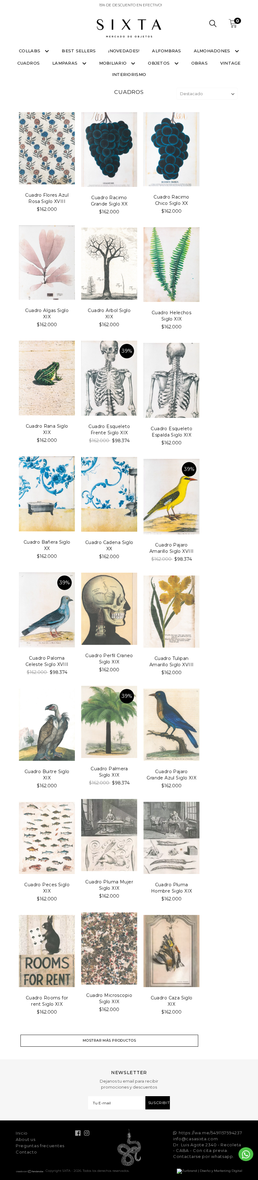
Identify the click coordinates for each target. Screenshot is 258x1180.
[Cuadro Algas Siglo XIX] (47, 262)
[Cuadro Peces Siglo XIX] (47, 838)
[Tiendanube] (30, 1172)
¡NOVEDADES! (123, 50)
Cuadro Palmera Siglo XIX (109, 772)
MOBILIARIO (113, 63)
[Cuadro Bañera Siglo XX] (47, 493)
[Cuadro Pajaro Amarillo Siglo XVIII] (171, 496)
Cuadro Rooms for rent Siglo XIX (47, 1001)
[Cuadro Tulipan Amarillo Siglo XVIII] (171, 612)
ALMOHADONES (213, 50)
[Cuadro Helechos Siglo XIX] (171, 264)
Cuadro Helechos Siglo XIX (171, 316)
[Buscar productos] (212, 24)
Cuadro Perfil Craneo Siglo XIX (109, 659)
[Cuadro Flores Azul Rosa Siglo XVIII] (47, 148)
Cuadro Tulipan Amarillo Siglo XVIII (171, 662)
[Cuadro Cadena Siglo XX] (109, 494)
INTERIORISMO (129, 74)
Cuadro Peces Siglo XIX (47, 888)
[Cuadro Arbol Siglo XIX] (109, 264)
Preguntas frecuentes (40, 1145)
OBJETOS (159, 63)
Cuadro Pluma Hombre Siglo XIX (171, 888)
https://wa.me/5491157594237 (210, 1132)
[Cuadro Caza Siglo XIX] (171, 951)
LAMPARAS (65, 63)
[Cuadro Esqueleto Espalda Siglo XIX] (171, 380)
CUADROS (28, 63)
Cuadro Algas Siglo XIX (47, 314)
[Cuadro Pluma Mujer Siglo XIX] (109, 835)
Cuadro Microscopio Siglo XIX (109, 998)
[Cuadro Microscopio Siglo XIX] (109, 948)
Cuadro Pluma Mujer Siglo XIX (109, 885)
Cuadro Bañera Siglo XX (47, 545)
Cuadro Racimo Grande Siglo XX (109, 201)
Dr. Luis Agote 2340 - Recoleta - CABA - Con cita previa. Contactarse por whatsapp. (207, 1150)
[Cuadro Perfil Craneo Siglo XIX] (109, 609)
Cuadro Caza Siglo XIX (172, 1001)
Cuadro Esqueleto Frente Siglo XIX (109, 430)
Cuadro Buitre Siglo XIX (47, 775)
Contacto (26, 1151)
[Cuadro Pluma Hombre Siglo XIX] (171, 838)
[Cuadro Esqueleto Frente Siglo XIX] (109, 378)
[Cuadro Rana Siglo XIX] (47, 378)
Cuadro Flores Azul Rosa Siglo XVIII (47, 198)
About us (26, 1139)
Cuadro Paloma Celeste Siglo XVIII (47, 661)
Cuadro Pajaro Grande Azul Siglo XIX (171, 775)
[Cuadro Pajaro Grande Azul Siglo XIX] (171, 725)
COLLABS (30, 50)
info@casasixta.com (195, 1138)
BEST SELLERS (79, 50)
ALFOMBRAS (166, 50)
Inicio (22, 1133)
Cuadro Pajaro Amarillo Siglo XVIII (171, 548)
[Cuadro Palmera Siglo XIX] (109, 722)
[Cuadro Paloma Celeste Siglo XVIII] (47, 609)
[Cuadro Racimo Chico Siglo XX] (171, 149)
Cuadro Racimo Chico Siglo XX (171, 200)
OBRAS (199, 63)
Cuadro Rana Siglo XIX (47, 429)
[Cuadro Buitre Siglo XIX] (47, 725)
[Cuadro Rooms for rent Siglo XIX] (47, 951)
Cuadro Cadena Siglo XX (109, 546)
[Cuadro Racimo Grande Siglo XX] (109, 149)
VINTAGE (230, 63)
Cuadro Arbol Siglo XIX (109, 314)
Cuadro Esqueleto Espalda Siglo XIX (171, 432)
